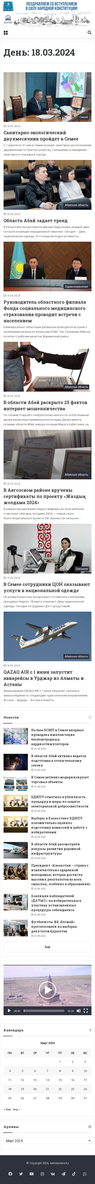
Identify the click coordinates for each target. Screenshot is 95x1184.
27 (34, 1098)
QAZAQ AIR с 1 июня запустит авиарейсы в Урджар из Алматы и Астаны (44, 678)
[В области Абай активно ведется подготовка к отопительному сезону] (16, 762)
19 (22, 1089)
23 (72, 1089)
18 (9, 1089)
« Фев (7, 1109)
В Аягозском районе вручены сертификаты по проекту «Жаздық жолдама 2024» (45, 496)
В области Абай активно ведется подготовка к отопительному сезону (58, 760)
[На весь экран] (86, 1011)
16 (72, 1080)
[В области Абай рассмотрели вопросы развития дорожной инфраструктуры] (16, 850)
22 (60, 1089)
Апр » (16, 1109)
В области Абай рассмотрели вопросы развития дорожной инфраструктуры (56, 848)
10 (85, 1071)
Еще (47, 947)
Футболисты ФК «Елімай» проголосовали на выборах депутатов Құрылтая (54, 926)
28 (47, 1098)
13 (34, 1080)
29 (60, 1098)
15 (60, 1080)
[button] (47, 990)
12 (22, 1080)
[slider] (44, 1011)
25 (9, 1098)
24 (85, 1089)
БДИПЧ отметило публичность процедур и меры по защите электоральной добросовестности (60, 801)
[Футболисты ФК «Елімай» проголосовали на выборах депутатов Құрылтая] (16, 928)
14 (47, 1080)
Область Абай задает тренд (36, 220)
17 (85, 1080)
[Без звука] (78, 1011)
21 (47, 1089)
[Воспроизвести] (9, 1011)
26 (22, 1098)
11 (9, 1080)
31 (85, 1098)
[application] (47, 990)
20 (34, 1089)
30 (72, 1098)
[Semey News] (47, 20)
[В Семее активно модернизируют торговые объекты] (16, 783)
